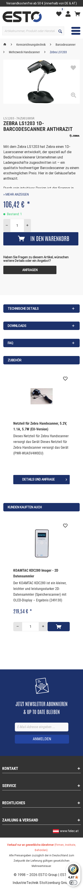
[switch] (73, 882)
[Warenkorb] (77, 14)
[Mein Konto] (69, 14)
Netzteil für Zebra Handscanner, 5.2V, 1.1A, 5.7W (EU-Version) (40, 426)
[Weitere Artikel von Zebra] (74, 136)
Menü (72, 30)
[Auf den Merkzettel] (73, 68)
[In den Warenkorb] (59, 626)
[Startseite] (5, 44)
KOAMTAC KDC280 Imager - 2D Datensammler (35, 573)
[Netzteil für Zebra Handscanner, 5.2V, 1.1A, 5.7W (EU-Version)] (41, 396)
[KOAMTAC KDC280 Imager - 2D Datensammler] (41, 543)
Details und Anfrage (38, 479)
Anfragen (30, 270)
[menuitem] (60, 13)
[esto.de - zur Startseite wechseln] (22, 17)
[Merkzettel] (60, 13)
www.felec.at (69, 831)
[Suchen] (60, 30)
